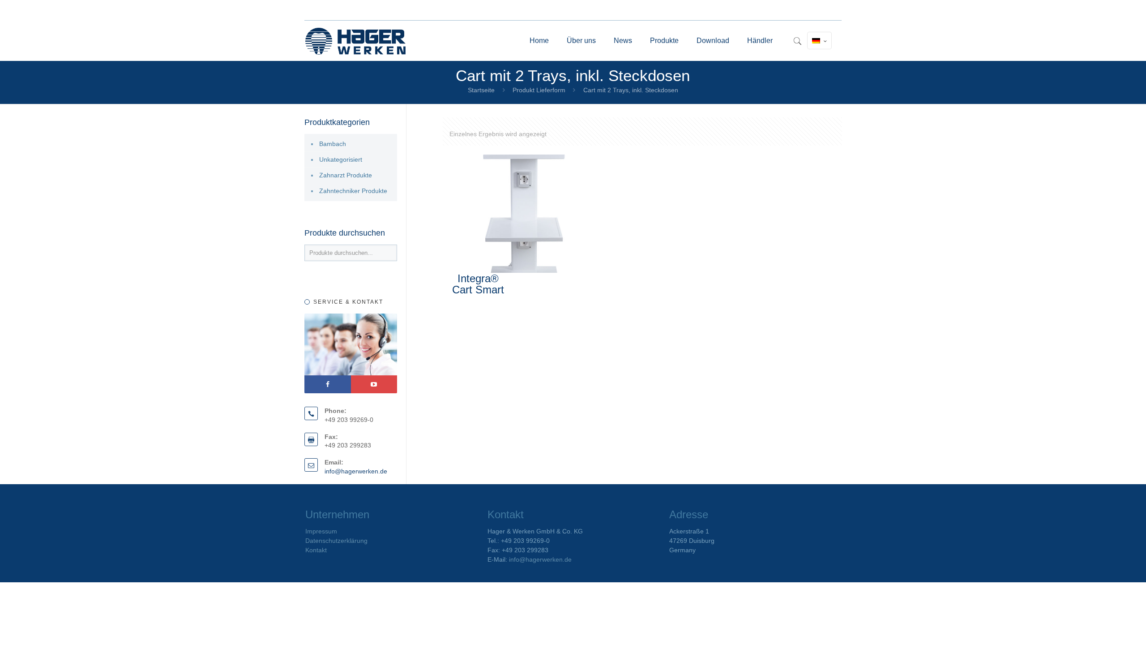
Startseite (481, 90)
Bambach (332, 143)
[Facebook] (327, 384)
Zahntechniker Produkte (353, 190)
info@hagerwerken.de (356, 471)
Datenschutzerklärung (336, 540)
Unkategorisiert (340, 159)
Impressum (321, 531)
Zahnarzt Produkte (345, 175)
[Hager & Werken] (355, 41)
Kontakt (316, 550)
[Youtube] (374, 384)
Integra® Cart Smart (478, 284)
